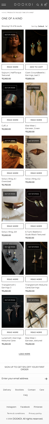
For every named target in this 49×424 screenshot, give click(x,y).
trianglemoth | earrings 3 (9, 286)
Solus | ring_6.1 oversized (9, 180)
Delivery (7, 390)
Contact (32, 390)
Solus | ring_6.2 (32, 179)
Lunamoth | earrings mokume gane (11, 339)
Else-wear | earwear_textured (33, 339)
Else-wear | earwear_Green (32, 127)
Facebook (25, 407)
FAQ (25, 395)
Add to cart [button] (36, 67)
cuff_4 (5, 125)
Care (42, 390)
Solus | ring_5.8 (9, 232)
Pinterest (38, 407)
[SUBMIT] (46, 379)
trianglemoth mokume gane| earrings (36, 286)
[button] (4, 4)
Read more (12, 67)
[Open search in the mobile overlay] (38, 5)
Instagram (11, 407)
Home (4, 12)
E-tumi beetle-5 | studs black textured (35, 233)
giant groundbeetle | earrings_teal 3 (35, 74)
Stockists (19, 390)
